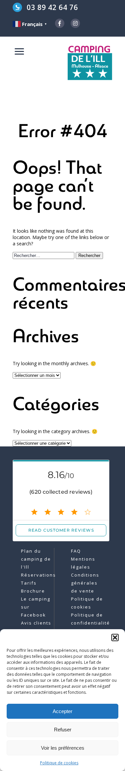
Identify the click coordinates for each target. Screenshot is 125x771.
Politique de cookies (59, 763)
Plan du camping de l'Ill (36, 559)
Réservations (38, 575)
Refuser (62, 729)
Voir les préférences (62, 748)
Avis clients (36, 623)
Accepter (62, 711)
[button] (115, 637)
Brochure (33, 591)
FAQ (76, 551)
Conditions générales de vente (85, 583)
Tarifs (29, 583)
